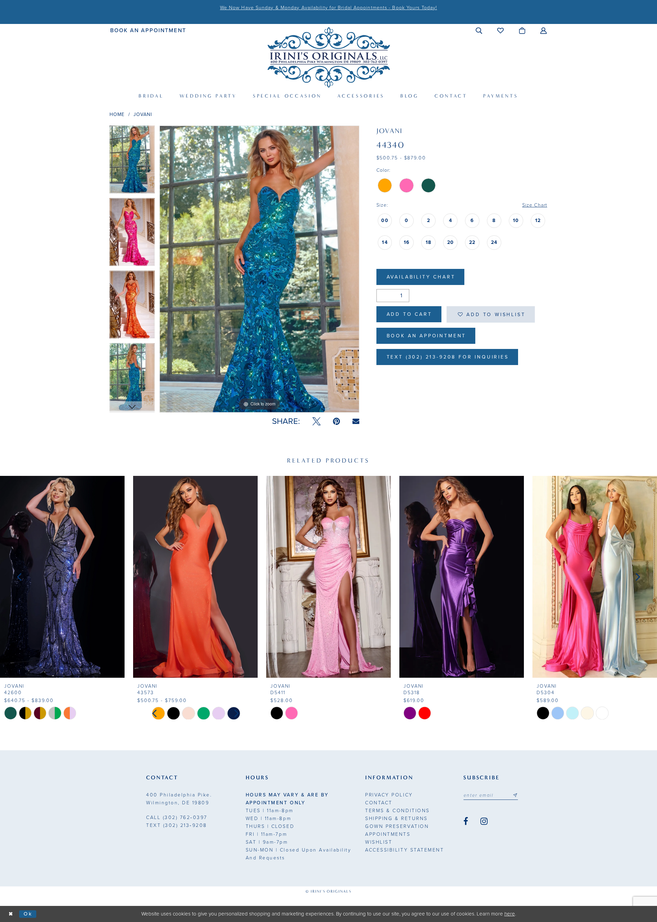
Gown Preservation (397, 826)
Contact (378, 803)
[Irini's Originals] (328, 57)
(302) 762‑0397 (176, 817)
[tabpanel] (132, 162)
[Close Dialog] (11, 914)
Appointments (387, 834)
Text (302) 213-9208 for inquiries (448, 357)
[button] (479, 30)
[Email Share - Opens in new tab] (355, 421)
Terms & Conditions (397, 811)
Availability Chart (421, 277)
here (509, 914)
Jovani (142, 114)
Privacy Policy (389, 795)
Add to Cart (409, 314)
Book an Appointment (426, 336)
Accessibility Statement (404, 850)
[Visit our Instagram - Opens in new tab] (484, 821)
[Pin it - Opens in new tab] (336, 421)
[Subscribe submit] (515, 795)
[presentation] (62, 577)
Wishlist (378, 842)
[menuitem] (148, 30)
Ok (28, 914)
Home (117, 114)
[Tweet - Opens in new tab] (316, 421)
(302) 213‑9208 (176, 825)
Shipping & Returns (396, 818)
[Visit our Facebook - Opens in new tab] (465, 821)
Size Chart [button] (534, 205)
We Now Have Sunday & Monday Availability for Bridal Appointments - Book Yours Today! (328, 8)
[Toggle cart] (522, 30)
